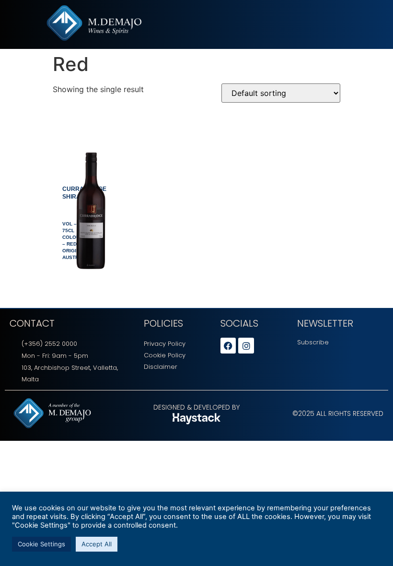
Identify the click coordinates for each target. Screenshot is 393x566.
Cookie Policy (164, 355)
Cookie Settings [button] (41, 544)
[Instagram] (246, 345)
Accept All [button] (96, 544)
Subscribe (313, 342)
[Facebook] (228, 345)
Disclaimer (160, 366)
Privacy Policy (164, 343)
